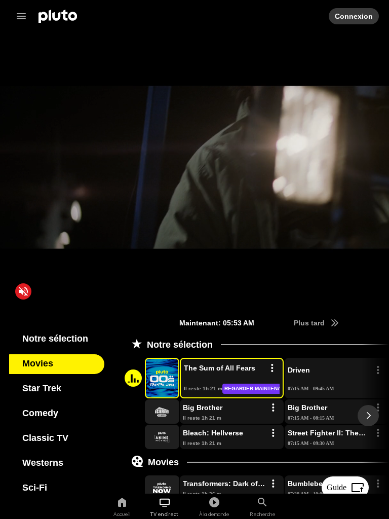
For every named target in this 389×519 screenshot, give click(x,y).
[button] (150, 378)
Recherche (263, 514)
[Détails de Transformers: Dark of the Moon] (273, 484)
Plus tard (309, 323)
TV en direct (164, 514)
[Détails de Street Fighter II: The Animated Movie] (378, 433)
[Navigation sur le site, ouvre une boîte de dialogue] (24, 16)
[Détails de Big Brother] (273, 408)
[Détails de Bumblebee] (378, 484)
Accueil (121, 514)
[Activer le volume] (23, 291)
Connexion (353, 16)
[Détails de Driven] (378, 370)
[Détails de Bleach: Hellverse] (273, 433)
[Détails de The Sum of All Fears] (272, 368)
